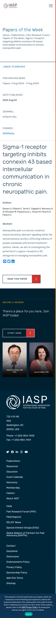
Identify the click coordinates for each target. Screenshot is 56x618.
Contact (10, 546)
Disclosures (12, 556)
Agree (28, 614)
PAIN (9, 506)
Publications (13, 461)
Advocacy (11, 482)
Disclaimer (12, 551)
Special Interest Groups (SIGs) (22, 528)
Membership (13, 488)
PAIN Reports (13, 517)
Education (12, 472)
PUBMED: (8, 128)
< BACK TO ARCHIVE (14, 66)
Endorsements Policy (18, 562)
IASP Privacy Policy (30, 607)
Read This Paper (17, 279)
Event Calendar (14, 477)
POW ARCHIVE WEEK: (14, 78)
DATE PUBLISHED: (13, 94)
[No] (52, 606)
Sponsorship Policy (16, 572)
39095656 (8, 133)
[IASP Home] (10, 5)
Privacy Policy (14, 567)
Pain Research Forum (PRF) (21, 511)
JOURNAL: (8, 111)
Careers (10, 493)
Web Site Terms (14, 578)
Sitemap (11, 583)
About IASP (12, 498)
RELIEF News (13, 522)
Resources (12, 466)
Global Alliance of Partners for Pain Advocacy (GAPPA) (25, 534)
